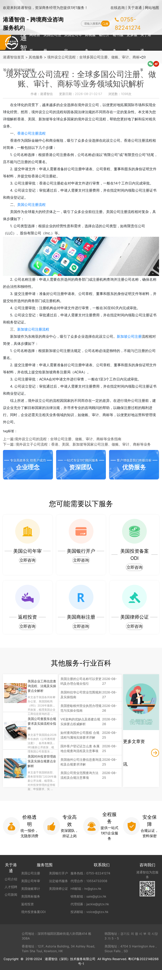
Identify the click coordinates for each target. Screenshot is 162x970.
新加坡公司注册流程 (33, 329)
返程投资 (27, 904)
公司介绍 (11, 879)
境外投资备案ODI (33, 912)
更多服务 (132, 43)
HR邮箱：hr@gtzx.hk (86, 889)
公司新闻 (11, 895)
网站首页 (34, 43)
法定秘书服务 (58, 881)
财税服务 (90, 43)
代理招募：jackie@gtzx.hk (90, 904)
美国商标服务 (30, 896)
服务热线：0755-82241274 (90, 873)
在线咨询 (117, 8)
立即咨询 (27, 560)
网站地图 (152, 8)
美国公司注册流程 (31, 205)
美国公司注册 (52, 43)
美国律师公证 (58, 889)
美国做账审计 (30, 889)
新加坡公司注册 (129, 336)
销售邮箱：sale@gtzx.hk (88, 896)
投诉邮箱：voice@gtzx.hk (89, 912)
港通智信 (11, 43)
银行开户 (104, 43)
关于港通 (135, 8)
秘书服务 (118, 43)
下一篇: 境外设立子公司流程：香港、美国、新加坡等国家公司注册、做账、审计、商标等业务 (77, 444)
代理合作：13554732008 (89, 881)
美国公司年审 (73, 43)
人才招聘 (11, 887)
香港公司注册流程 (31, 133)
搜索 (106, 24)
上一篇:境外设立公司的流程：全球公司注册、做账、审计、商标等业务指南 (62, 439)
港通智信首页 (13, 57)
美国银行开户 (58, 873)
